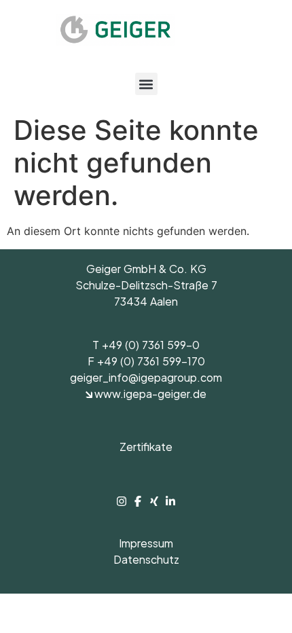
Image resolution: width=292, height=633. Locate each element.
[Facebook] (139, 501)
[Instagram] (123, 501)
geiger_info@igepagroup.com (146, 380)
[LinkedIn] (170, 501)
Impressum (146, 545)
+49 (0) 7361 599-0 (151, 347)
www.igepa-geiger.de (149, 396)
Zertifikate (146, 449)
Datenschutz (146, 562)
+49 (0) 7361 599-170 (151, 363)
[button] (146, 84)
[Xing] (155, 501)
